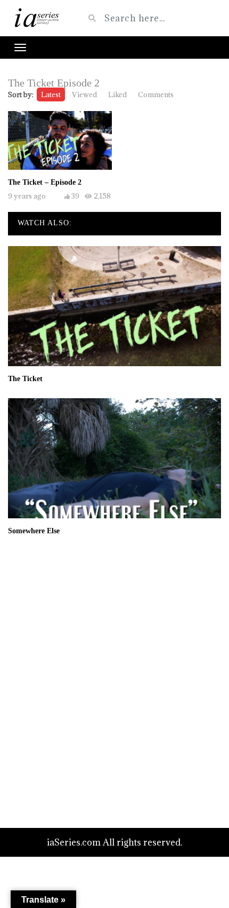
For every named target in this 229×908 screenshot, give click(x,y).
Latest (51, 94)
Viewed (84, 94)
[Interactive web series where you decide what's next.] (38, 18)
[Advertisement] (114, 681)
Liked (117, 94)
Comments (156, 94)
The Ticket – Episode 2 (44, 182)
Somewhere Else (34, 531)
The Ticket (25, 379)
